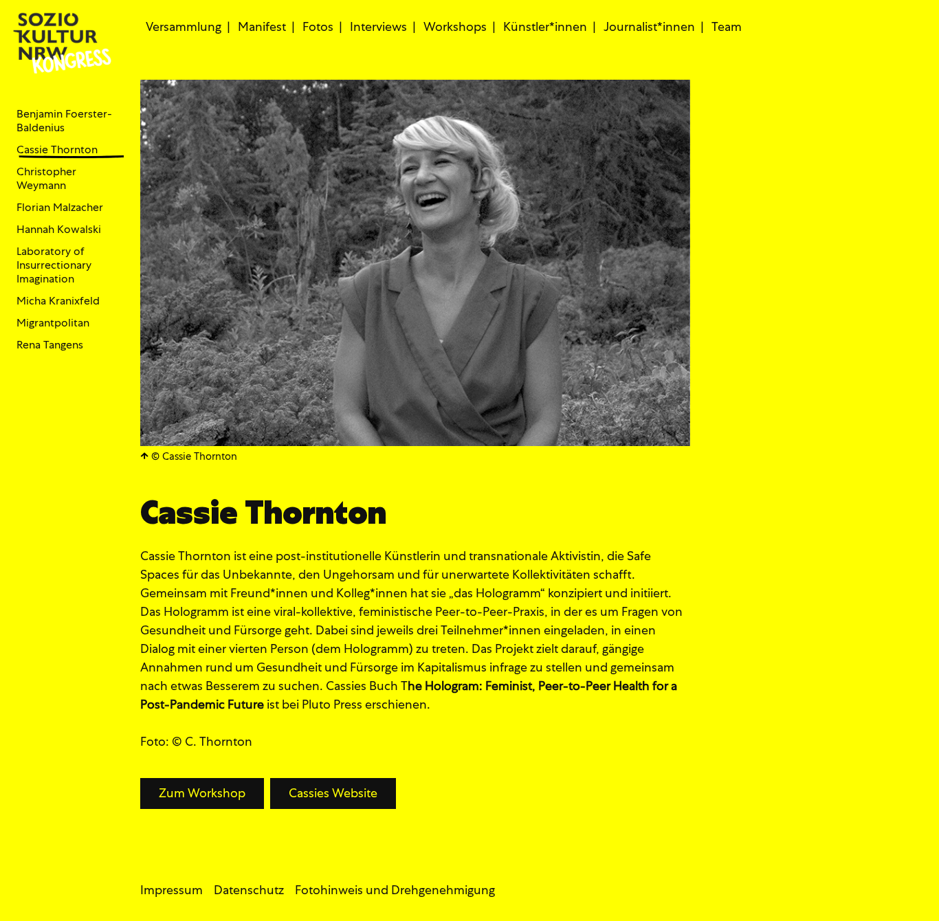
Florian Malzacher (59, 207)
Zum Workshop (202, 793)
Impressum (171, 890)
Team (726, 26)
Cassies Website (333, 793)
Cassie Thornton (57, 150)
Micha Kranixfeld (58, 301)
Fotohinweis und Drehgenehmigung (395, 890)
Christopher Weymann (46, 178)
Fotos (317, 26)
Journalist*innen (649, 26)
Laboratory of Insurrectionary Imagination (53, 265)
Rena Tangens (49, 345)
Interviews (378, 26)
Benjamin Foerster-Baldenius (64, 121)
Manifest (262, 26)
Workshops (455, 26)
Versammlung (183, 26)
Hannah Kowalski (58, 229)
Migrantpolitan (52, 323)
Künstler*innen (545, 26)
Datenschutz (249, 890)
